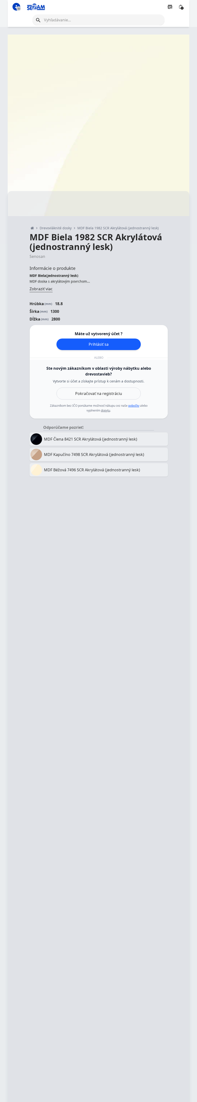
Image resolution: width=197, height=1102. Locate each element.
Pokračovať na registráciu (98, 393)
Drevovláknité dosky (56, 228)
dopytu (105, 410)
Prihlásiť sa (99, 344)
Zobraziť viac (41, 288)
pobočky (133, 406)
